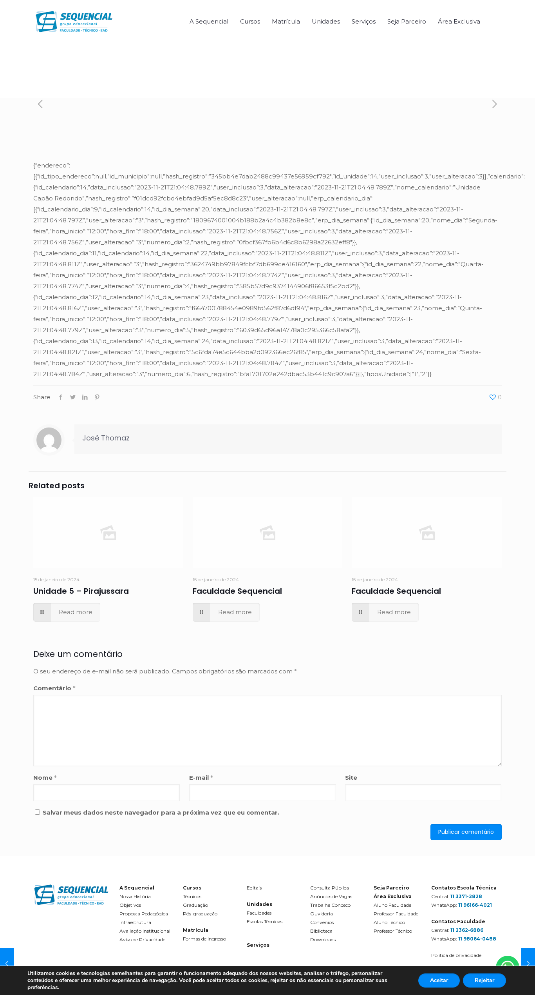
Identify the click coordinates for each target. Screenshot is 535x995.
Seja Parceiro (391, 888)
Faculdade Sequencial (237, 591)
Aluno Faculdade (392, 905)
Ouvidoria (321, 914)
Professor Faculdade (396, 914)
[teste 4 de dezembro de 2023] (528, 963)
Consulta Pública (329, 888)
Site (351, 777)
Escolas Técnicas (264, 921)
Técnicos (192, 896)
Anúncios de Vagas (331, 896)
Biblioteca (321, 931)
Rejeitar (484, 980)
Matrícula (195, 930)
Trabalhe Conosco (330, 905)
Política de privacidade (456, 955)
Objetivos (130, 905)
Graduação (195, 905)
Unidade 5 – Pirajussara (81, 591)
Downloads (323, 939)
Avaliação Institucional (144, 931)
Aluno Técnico (389, 922)
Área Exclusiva (393, 896)
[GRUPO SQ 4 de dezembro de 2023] (7, 963)
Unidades (259, 904)
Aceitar (439, 980)
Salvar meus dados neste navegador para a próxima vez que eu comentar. (161, 812)
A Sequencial (136, 888)
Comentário (54, 688)
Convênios (322, 922)
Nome (45, 777)
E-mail (201, 777)
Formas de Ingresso (204, 939)
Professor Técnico (393, 931)
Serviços (258, 945)
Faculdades (259, 913)
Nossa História (135, 896)
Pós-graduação (200, 914)
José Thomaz (106, 438)
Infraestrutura (135, 922)
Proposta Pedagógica (143, 914)
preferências (42, 987)
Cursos (192, 888)
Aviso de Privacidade (142, 939)
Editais (254, 888)
